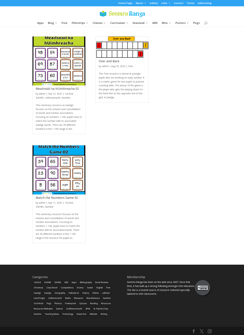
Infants (95, 293)
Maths (68, 298)
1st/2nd (69, 93)
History (85, 293)
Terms (191, 3)
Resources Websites (43, 308)
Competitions (67, 287)
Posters (180, 23)
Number (66, 97)
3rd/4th (39, 97)
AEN (155, 23)
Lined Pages (39, 298)
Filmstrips (78, 23)
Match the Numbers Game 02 (57, 198)
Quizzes (83, 303)
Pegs (196, 23)
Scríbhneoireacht (74, 308)
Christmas (38, 287)
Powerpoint (70, 303)
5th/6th (57, 282)
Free (64, 23)
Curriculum (117, 23)
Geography (60, 293)
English (99, 287)
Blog (51, 23)
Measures (78, 298)
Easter (90, 287)
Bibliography (86, 282)
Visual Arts (81, 314)
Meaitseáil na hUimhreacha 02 (57, 89)
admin (42, 93)
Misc (165, 23)
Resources (106, 303)
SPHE (87, 308)
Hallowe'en (74, 293)
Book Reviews (101, 282)
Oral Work (38, 303)
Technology (67, 314)
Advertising (205, 3)
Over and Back (109, 61)
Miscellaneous (93, 298)
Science (59, 308)
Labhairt (106, 293)
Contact (179, 3)
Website (93, 314)
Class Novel (51, 287)
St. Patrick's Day (100, 308)
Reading (94, 303)
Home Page (125, 3)
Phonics (58, 303)
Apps (40, 23)
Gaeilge (37, 293)
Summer (37, 314)
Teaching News (52, 314)
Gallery (154, 3)
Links (164, 3)
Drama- (80, 287)
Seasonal (139, 23)
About (139, 3)
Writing (104, 314)
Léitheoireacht (52, 97)
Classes (98, 23)
